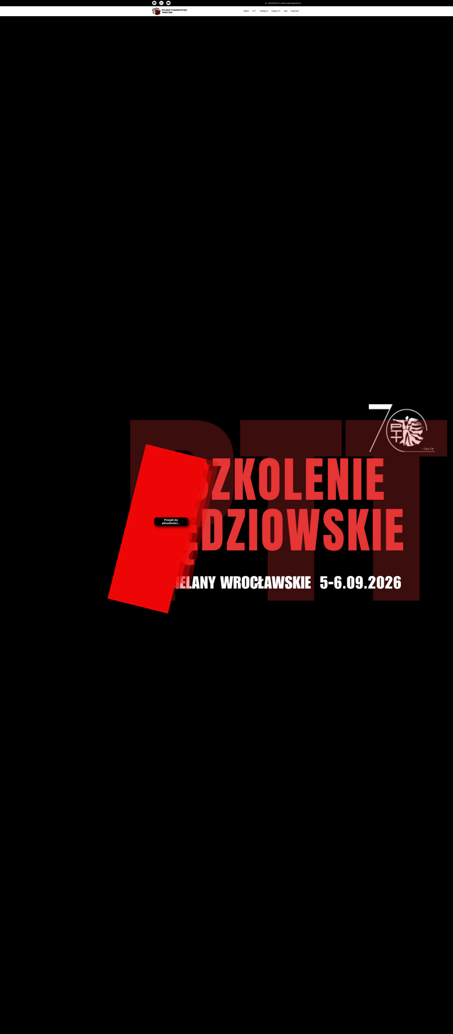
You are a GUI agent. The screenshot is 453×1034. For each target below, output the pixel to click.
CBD (285, 11)
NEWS (246, 11)
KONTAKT (295, 11)
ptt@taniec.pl (296, 3)
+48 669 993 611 (274, 3)
